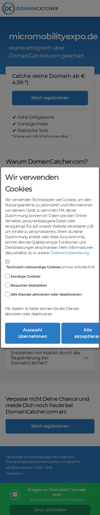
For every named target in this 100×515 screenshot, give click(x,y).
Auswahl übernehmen (32, 333)
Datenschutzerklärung (70, 252)
